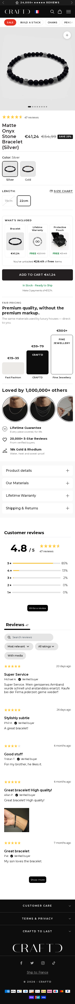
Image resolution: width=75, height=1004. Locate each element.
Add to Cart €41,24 (37, 275)
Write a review (37, 608)
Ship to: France (37, 972)
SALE (10, 22)
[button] (37, 563)
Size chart (63, 191)
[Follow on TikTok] (54, 963)
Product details (19, 471)
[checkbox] (15, 655)
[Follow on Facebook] (21, 963)
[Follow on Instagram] (43, 963)
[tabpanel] (37, 760)
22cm (24, 201)
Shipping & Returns (22, 508)
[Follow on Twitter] (32, 963)
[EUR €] (37, 11)
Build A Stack (30, 22)
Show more (38, 879)
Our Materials (17, 483)
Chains (53, 22)
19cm (8, 201)
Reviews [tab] (17, 624)
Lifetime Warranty (21, 496)
